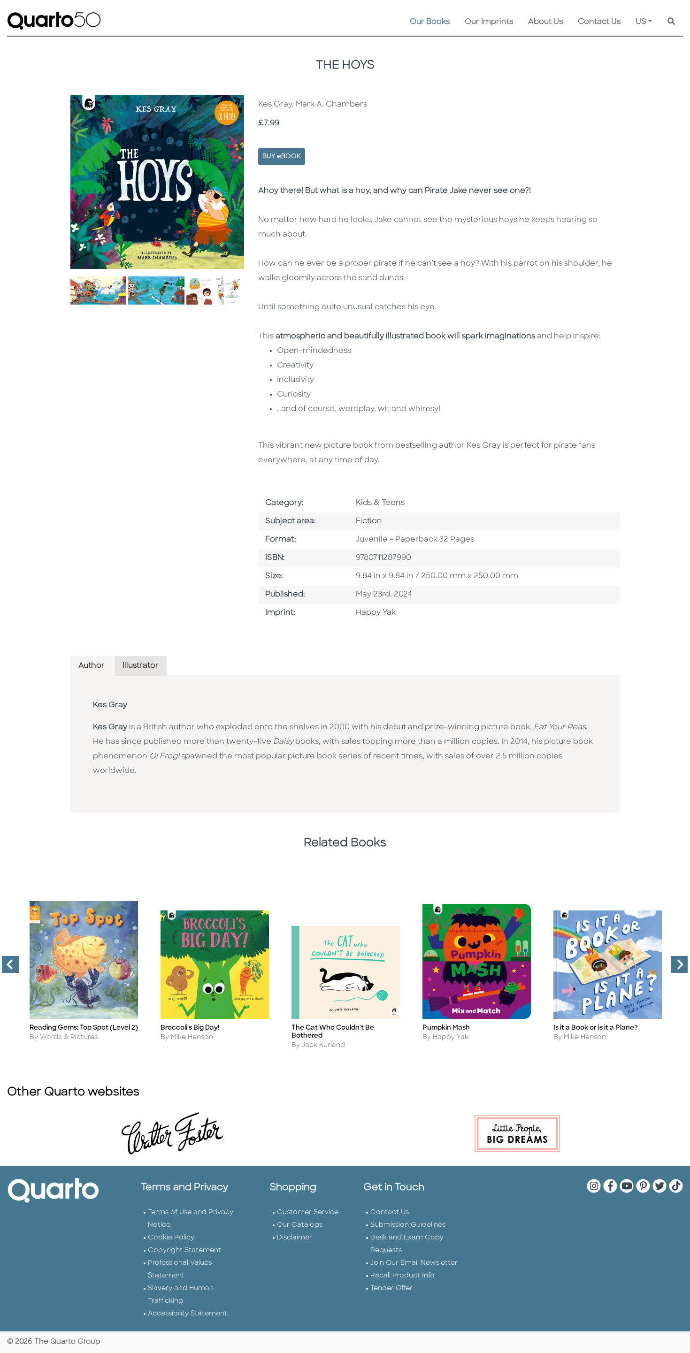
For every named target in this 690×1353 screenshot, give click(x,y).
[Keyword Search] (671, 22)
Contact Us (599, 22)
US (641, 22)
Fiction (369, 521)
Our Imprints (489, 22)
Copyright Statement (184, 1250)
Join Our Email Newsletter (414, 1263)
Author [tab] (91, 666)
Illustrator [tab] (141, 666)
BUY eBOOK (281, 156)
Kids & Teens (380, 503)
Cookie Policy (171, 1237)
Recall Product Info (402, 1275)
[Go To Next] (675, 968)
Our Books (430, 22)
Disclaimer (294, 1237)
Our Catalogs (299, 1225)
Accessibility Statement (187, 1313)
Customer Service (307, 1212)
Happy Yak (376, 613)
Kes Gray (110, 705)
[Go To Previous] (6, 968)
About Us (545, 22)
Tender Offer (391, 1288)
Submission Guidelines (407, 1225)
